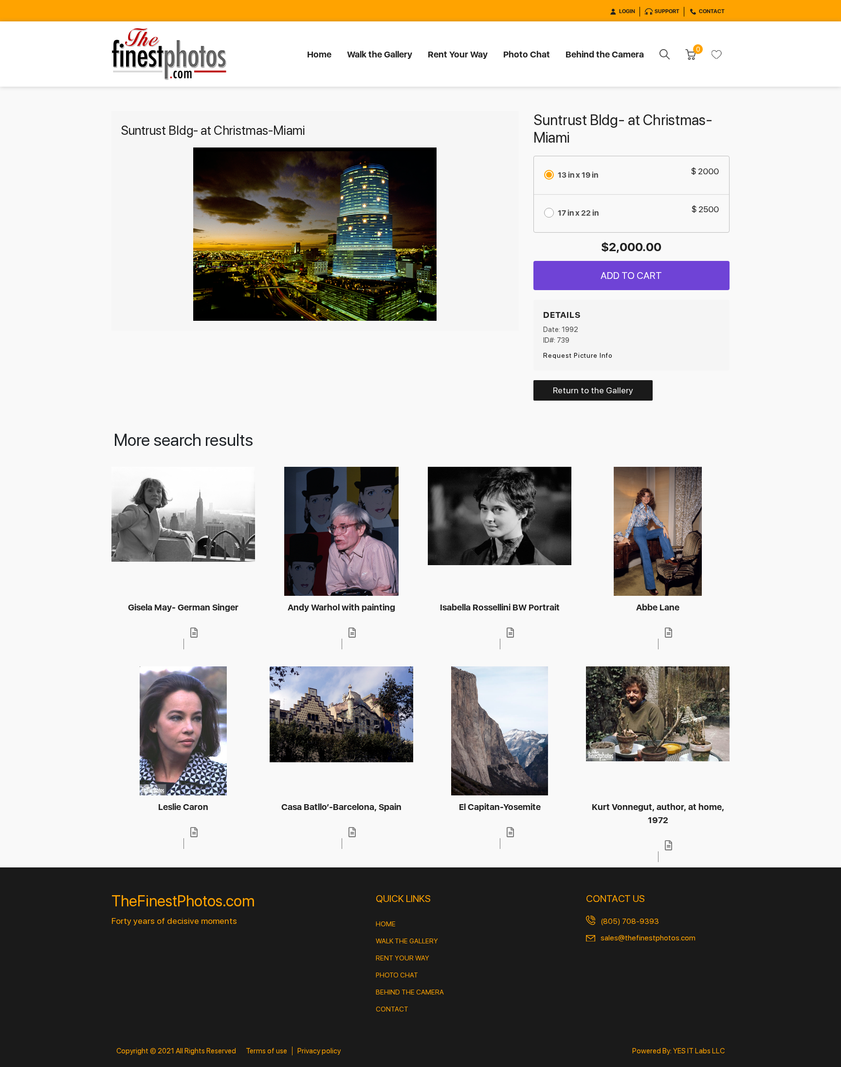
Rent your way (402, 958)
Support (667, 11)
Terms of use (266, 1051)
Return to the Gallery (593, 390)
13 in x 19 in (578, 175)
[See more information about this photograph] (193, 632)
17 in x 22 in (578, 213)
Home (319, 54)
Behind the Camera (605, 54)
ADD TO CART (631, 275)
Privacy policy (319, 1051)
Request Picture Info (578, 355)
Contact (712, 11)
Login (627, 11)
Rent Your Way (458, 54)
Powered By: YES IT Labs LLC (678, 1051)
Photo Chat (526, 54)
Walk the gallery (407, 941)
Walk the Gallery (379, 54)
